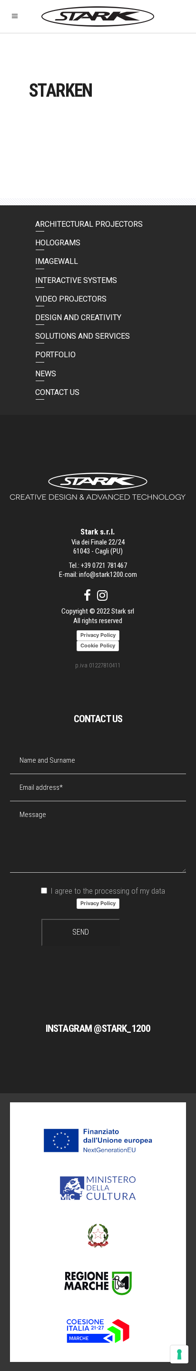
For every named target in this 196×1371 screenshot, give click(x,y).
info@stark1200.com (108, 574)
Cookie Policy (97, 645)
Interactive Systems (76, 280)
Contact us (57, 392)
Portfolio (55, 354)
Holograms (57, 242)
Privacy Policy (98, 903)
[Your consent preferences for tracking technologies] (179, 1354)
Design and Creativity (78, 317)
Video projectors (71, 298)
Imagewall (56, 261)
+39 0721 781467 (104, 565)
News (45, 373)
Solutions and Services (82, 336)
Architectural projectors (89, 224)
